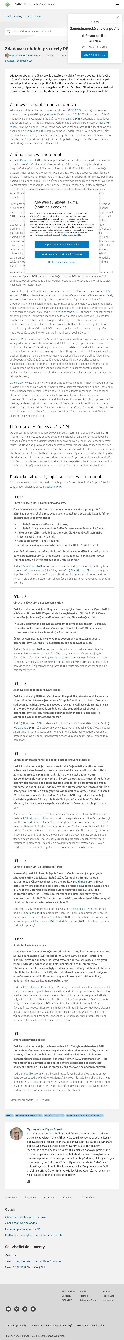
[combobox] (62, 31)
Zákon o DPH (17, 339)
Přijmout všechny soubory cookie (62, 244)
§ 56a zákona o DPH (80, 570)
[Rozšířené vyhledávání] (8, 31)
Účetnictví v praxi (33, 16)
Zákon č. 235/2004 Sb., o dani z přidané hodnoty (33, 1261)
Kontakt (107, 1291)
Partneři (84, 1296)
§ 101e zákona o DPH (32, 987)
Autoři (83, 1291)
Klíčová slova (69, 1291)
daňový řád (51, 114)
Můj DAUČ (67, 1300)
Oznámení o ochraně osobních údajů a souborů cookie (58, 235)
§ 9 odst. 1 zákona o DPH (62, 657)
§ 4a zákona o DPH (31, 566)
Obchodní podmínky (16, 1325)
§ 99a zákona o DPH (28, 160)
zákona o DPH (18, 299)
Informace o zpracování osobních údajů (51, 1325)
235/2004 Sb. (82, 114)
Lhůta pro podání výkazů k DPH (23, 1229)
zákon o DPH (73, 118)
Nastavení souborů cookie (90, 1325)
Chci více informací (95, 54)
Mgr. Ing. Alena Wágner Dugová (26, 55)
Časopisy (18, 16)
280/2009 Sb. (75, 110)
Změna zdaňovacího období (21, 1223)
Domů (8, 16)
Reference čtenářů (89, 1300)
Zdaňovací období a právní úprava (25, 1217)
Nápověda (108, 1300)
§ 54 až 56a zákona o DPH (65, 312)
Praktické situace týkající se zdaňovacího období (33, 1235)
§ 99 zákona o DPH (35, 131)
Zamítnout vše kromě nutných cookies (62, 254)
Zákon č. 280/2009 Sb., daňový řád (25, 1267)
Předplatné (108, 1296)
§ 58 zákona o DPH (81, 881)
